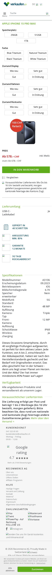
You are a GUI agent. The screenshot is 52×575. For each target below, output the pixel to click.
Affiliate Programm (14, 480)
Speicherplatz (9, 30)
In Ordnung (38, 76)
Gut (14, 76)
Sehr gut (38, 70)
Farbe (5, 48)
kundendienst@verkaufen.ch (18, 434)
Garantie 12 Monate (18, 247)
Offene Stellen (12, 477)
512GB (38, 34)
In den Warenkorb (26, 169)
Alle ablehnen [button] (10, 569)
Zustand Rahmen (11, 84)
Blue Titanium (14, 52)
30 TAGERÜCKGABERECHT (21, 258)
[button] (35, 4)
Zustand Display (10, 66)
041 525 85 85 (12, 431)
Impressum (11, 502)
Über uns (10, 472)
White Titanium (38, 58)
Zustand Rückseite (12, 102)
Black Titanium (14, 58)
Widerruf (9, 496)
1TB (26, 40)
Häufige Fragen (12, 488)
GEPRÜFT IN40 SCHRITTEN (20, 227)
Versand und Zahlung (15, 491)
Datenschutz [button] (40, 563)
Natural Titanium (38, 52)
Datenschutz (11, 499)
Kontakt (9, 494)
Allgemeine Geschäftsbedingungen (21, 504)
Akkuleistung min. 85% (20, 237)
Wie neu (14, 70)
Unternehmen (12, 475)
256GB (14, 34)
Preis (5, 150)
